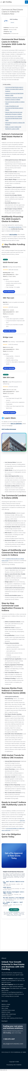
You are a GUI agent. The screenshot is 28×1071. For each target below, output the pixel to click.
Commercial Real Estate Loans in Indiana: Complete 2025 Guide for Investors (14, 89)
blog (11, 31)
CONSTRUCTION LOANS (8, 1010)
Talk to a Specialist (9, 368)
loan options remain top (14, 227)
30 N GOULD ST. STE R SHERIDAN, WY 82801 (14, 1052)
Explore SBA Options (10, 331)
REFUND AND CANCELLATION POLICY (12, 1018)
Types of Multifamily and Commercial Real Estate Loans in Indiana (14, 108)
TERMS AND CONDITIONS (9, 1014)
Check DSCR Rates (9, 291)
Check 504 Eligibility (9, 412)
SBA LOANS (5, 1008)
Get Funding (14, 909)
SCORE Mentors (7, 887)
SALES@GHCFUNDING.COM (13, 1044)
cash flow (22, 820)
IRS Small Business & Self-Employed (13, 897)
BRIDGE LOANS (6, 1012)
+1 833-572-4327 (9, 1039)
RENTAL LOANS (6, 1004)
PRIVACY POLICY (6, 1016)
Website (12, 22)
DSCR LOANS (5, 1006)
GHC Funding (13, 234)
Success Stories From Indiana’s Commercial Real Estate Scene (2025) (13, 118)
